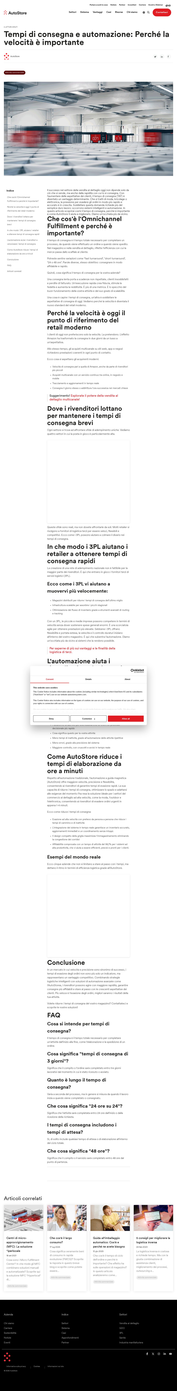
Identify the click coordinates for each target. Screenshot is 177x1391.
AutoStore (15, 56)
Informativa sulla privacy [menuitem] (16, 1366)
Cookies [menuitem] (37, 1366)
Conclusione (13, 260)
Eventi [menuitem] (7, 1343)
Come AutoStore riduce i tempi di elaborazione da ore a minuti (22, 252)
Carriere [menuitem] (8, 1328)
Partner (122, 5)
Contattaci (162, 12)
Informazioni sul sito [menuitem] (56, 1366)
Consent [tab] (50, 679)
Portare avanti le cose (99, 5)
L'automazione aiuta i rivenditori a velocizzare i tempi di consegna (22, 242)
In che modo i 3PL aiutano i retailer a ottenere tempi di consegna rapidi (23, 232)
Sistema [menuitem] (66, 1328)
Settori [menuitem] (65, 1323)
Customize (87, 719)
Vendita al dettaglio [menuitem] (129, 1323)
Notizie (113, 5)
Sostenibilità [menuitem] (10, 1333)
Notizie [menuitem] (7, 1338)
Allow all (126, 719)
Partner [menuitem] (65, 1343)
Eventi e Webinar (155, 5)
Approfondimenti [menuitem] (70, 1338)
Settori (72, 12)
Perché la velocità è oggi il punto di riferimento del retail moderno (23, 209)
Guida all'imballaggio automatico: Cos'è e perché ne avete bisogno (109, 1242)
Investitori (132, 5)
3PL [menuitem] (121, 1333)
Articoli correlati (14, 271)
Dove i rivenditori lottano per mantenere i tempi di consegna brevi (21, 221)
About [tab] (127, 679)
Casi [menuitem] (64, 1333)
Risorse (119, 12)
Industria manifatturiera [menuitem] (131, 1343)
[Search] (148, 12)
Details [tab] (88, 679)
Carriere (142, 5)
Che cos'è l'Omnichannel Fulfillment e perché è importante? (23, 199)
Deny (51, 719)
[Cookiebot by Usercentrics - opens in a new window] (132, 671)
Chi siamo (132, 12)
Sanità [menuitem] (122, 1338)
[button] (147, 1354)
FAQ (9, 266)
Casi (108, 12)
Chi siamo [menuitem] (9, 1323)
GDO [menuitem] (122, 1328)
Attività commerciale (14, 73)
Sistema (84, 12)
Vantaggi (97, 12)
